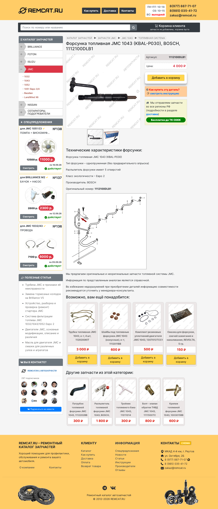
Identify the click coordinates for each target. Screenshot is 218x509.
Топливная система (151, 38)
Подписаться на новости (42, 409)
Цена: (149, 66)
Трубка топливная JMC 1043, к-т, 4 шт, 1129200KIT (82, 335)
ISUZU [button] (31, 61)
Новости (120, 454)
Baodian (28, 93)
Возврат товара (91, 466)
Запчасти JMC (107, 38)
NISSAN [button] (32, 104)
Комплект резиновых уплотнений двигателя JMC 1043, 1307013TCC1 (148, 335)
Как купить (91, 10)
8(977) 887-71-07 (183, 6)
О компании (26, 467)
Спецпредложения (127, 450)
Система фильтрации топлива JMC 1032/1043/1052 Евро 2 (39, 320)
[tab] (41, 46)
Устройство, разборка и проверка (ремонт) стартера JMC (40, 307)
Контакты (127, 10)
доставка (152, 114)
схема (185, 443)
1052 (27, 84)
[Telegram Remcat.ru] (104, 487)
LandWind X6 (31, 97)
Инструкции (123, 462)
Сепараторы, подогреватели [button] (39, 112)
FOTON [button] (32, 54)
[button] (137, 91)
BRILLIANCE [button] (35, 46)
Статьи (119, 458)
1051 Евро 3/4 (32, 89)
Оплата (85, 462)
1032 (27, 76)
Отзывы (120, 470)
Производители (125, 466)
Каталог (86, 450)
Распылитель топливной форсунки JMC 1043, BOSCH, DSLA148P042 (102, 411)
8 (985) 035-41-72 (176, 463)
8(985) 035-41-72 (183, 11)
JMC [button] (30, 69)
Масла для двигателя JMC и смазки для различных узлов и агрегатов (43, 346)
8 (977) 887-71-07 (176, 459)
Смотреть (28, 168)
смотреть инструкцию (164, 93)
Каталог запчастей (79, 38)
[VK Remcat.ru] (113, 487)
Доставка (110, 10)
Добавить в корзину (166, 77)
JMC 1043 (127, 38)
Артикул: (150, 57)
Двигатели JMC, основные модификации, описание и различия (42, 333)
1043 (27, 80)
